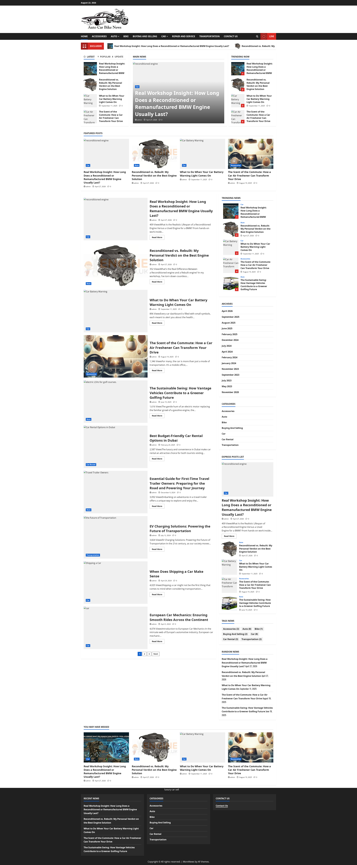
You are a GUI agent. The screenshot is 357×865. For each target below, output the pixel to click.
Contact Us (231, 36)
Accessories (99, 36)
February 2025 (229, 334)
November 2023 (230, 368)
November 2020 (230, 392)
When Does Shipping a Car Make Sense (116, 582)
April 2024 (227, 351)
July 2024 (226, 345)
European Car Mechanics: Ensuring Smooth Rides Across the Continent (116, 628)
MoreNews (188, 861)
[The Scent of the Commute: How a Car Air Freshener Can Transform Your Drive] (250, 154)
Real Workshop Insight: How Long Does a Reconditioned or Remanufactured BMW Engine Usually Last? (171, 46)
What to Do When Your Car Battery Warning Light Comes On (90, 100)
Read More (158, 238)
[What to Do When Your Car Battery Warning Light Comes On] (202, 154)
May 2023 (227, 386)
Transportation (209, 36)
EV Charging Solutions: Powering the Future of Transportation (116, 537)
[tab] (91, 57)
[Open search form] (257, 36)
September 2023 (230, 374)
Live (271, 36)
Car (163, 36)
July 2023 (226, 380)
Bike (126, 36)
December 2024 (230, 340)
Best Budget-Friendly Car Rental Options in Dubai (116, 447)
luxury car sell (171, 789)
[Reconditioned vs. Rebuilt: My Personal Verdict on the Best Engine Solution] (154, 154)
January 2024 (229, 363)
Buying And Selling (145, 36)
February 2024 (229, 357)
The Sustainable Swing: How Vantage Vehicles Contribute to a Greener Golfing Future (116, 401)
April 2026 (227, 311)
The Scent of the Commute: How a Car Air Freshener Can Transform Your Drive (90, 116)
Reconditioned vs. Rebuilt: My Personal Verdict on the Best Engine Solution (90, 84)
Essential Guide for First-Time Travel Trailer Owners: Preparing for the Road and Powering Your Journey (116, 492)
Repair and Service (183, 36)
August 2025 (228, 322)
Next (155, 654)
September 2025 (230, 316)
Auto (114, 36)
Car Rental (91, 464)
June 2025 (227, 328)
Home (84, 36)
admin (139, 120)
